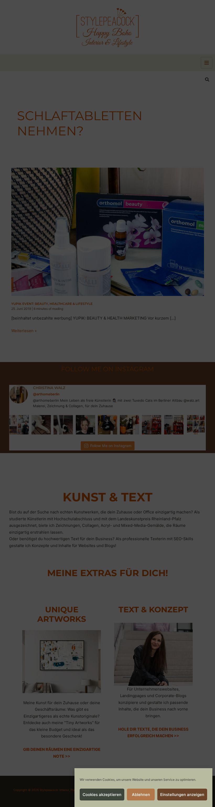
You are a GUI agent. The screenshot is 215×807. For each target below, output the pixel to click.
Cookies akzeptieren (102, 794)
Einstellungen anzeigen (182, 794)
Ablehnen (141, 794)
